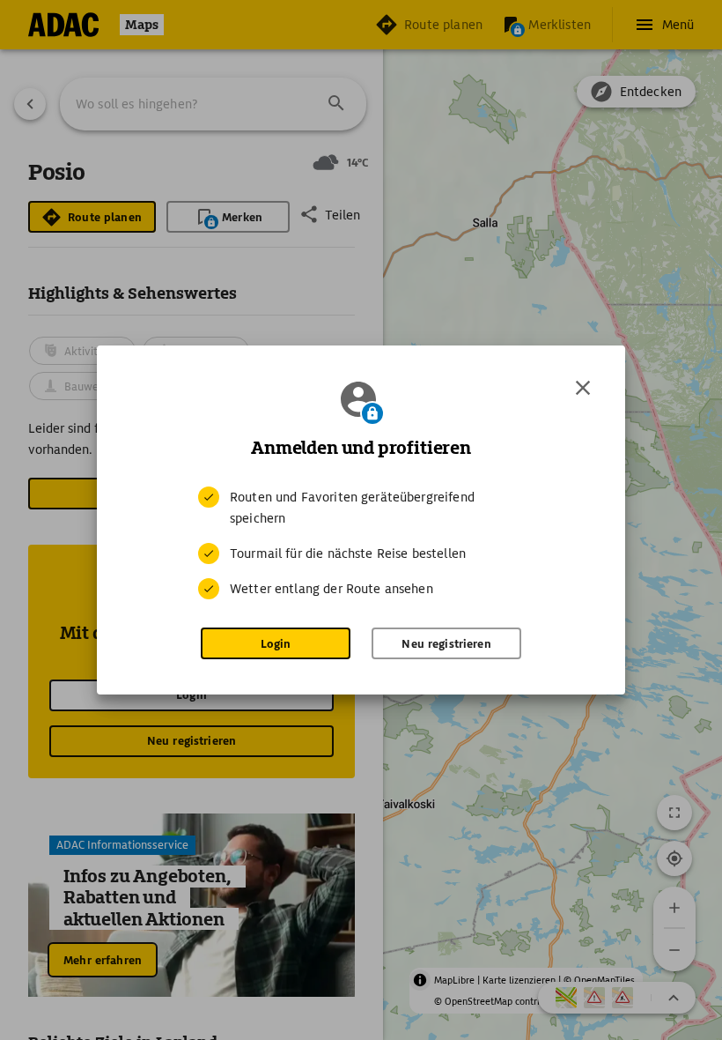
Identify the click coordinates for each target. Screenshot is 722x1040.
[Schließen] (583, 388)
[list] (361, 543)
